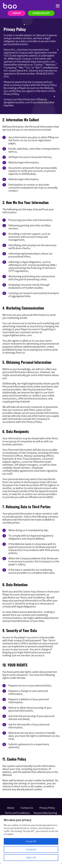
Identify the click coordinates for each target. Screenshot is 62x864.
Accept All (31, 841)
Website (50, 64)
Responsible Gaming (45, 812)
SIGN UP (16, 13)
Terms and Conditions (17, 812)
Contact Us (27, 807)
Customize (31, 849)
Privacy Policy (47, 807)
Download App (41, 13)
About (10, 807)
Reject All (31, 857)
